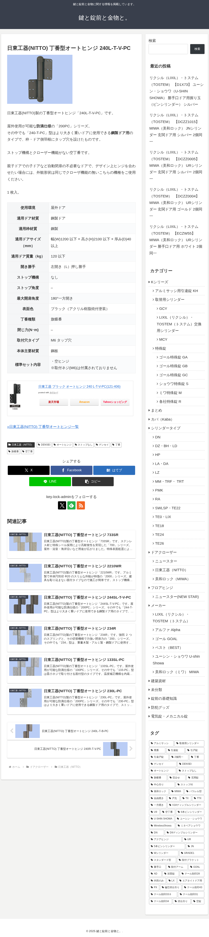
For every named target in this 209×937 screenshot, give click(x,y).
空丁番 (29, 451)
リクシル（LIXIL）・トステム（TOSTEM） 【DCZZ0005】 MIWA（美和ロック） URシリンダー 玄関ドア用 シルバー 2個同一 (175, 165)
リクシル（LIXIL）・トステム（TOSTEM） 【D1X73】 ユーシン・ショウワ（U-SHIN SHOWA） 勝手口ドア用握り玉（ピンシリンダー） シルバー (176, 91)
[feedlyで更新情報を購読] (71, 505)
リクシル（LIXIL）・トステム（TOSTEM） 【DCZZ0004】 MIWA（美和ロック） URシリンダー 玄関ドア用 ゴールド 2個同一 (175, 202)
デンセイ (104, 444)
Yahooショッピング (115, 401)
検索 (152, 41)
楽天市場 (53, 401)
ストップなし (85, 444)
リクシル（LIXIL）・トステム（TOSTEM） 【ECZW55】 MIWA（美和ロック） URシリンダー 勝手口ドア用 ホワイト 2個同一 (175, 240)
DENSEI (45, 444)
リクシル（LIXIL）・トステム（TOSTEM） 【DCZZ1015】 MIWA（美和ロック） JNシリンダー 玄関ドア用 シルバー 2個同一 (175, 128)
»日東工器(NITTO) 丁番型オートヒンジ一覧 (43, 427)
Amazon (84, 401)
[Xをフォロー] (62, 505)
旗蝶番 (15, 451)
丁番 (117, 444)
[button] (93, 481)
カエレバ (54, 392)
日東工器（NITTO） (22, 444)
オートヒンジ (64, 444)
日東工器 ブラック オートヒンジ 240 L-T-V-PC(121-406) (79, 386)
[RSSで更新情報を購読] (81, 505)
